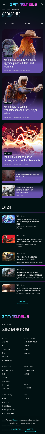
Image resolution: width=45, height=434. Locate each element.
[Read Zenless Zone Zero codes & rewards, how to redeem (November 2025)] (22, 191)
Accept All (30, 429)
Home (3, 9)
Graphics (28, 23)
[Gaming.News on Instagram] (17, 329)
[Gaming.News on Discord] (8, 329)
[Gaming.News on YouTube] (4, 329)
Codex (8, 9)
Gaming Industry (7, 360)
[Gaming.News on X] (13, 329)
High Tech (27, 349)
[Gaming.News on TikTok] (27, 329)
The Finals (5, 377)
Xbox (3, 353)
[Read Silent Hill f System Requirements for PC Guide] (22, 176)
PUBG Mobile (6, 381)
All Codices (9, 23)
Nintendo (5, 356)
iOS (25, 377)
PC (2, 345)
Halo (3, 374)
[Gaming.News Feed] (22, 329)
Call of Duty (6, 385)
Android (26, 374)
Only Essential (16, 429)
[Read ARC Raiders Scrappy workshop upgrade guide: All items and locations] (22, 51)
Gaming (26, 345)
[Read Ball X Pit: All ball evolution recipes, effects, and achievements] (22, 145)
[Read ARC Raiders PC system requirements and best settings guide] (22, 98)
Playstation (6, 349)
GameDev (27, 353)
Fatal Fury (5, 389)
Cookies (16, 420)
